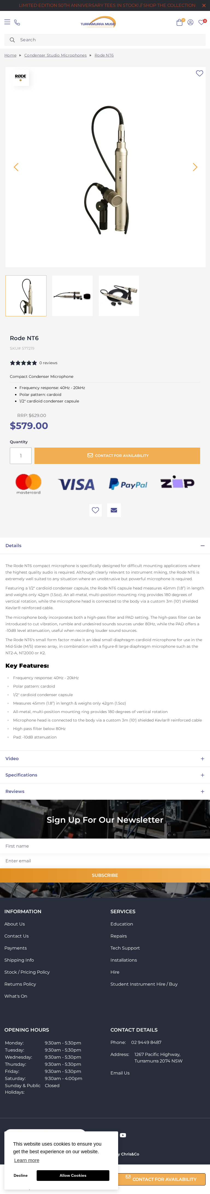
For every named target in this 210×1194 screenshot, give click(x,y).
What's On (15, 996)
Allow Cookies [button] (73, 1175)
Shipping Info (19, 960)
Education (121, 924)
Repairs (118, 936)
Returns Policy (20, 984)
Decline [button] (21, 1175)
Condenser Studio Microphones (55, 55)
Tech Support (125, 948)
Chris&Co (130, 1154)
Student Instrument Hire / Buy (144, 984)
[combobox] (105, 40)
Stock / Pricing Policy (27, 972)
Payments (15, 948)
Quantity (19, 442)
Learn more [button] (26, 1160)
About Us (14, 924)
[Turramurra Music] (97, 22)
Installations (123, 960)
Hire (114, 972)
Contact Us (16, 936)
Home (10, 55)
